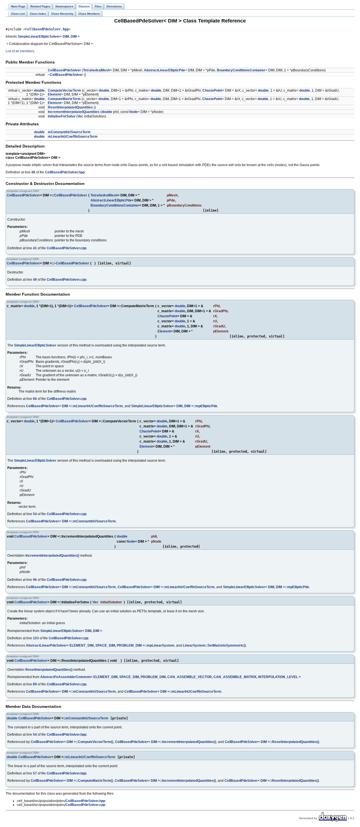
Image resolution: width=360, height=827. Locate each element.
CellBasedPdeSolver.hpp (47, 29)
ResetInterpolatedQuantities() (49, 670)
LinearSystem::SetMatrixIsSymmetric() (214, 645)
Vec (80, 116)
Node (133, 112)
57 (35, 773)
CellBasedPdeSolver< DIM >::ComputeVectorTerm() (72, 742)
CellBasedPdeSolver (64, 70)
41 (35, 248)
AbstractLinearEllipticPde (164, 70)
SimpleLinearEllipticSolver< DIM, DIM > (49, 36)
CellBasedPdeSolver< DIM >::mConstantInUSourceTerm (71, 521)
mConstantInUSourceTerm (69, 132)
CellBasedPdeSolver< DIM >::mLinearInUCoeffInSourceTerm (74, 406)
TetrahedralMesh (96, 70)
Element (54, 94)
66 (35, 399)
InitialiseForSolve (61, 116)
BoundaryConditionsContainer (241, 70)
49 (35, 280)
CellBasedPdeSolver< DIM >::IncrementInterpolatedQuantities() (165, 742)
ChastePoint (212, 90)
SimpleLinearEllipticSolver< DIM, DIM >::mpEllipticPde (174, 406)
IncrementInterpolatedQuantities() (52, 556)
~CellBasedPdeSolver (65, 75)
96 (35, 580)
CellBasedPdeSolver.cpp (66, 248)
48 (33, 172)
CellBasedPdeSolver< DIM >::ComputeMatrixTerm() (72, 781)
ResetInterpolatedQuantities (70, 107)
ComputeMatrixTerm (64, 99)
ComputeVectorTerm (64, 90)
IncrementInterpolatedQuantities (74, 112)
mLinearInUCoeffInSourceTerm (73, 137)
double (39, 90)
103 (36, 638)
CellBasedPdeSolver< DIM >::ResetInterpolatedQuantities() (272, 742)
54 (35, 514)
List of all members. (20, 51)
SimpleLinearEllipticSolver (35, 345)
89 (35, 684)
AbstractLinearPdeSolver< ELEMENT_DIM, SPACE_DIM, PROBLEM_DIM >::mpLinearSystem (100, 645)
